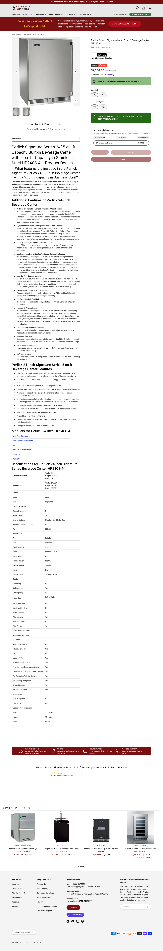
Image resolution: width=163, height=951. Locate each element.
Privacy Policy (42, 889)
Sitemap (15, 906)
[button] (46, 139)
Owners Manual (19, 454)
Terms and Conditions (45, 893)
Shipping (15, 902)
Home (13, 34)
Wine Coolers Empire (22, 943)
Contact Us (41, 884)
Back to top (81, 867)
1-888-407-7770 (78, 884)
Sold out (131, 152)
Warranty (16, 459)
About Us (15, 884)
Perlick (93, 47)
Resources (84, 14)
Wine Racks (39, 14)
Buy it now (121, 159)
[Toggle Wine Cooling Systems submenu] (31, 14)
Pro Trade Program (44, 911)
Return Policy (17, 897)
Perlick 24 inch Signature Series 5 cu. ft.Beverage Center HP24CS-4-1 (30, 34)
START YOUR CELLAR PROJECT (124, 24)
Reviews (40, 902)
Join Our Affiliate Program (47, 906)
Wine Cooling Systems (20, 14)
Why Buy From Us (19, 893)
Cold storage (70, 14)
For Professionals (120, 14)
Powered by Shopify (35, 943)
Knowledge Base (43, 897)
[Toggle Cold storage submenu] (77, 14)
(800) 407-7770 (112, 116)
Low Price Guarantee (20, 889)
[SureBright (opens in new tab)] (146, 133)
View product (23, 829)
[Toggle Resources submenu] (90, 14)
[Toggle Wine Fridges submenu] (61, 14)
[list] (46, 72)
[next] (157, 835)
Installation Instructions (22, 450)
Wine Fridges (54, 14)
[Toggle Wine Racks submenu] (45, 14)
